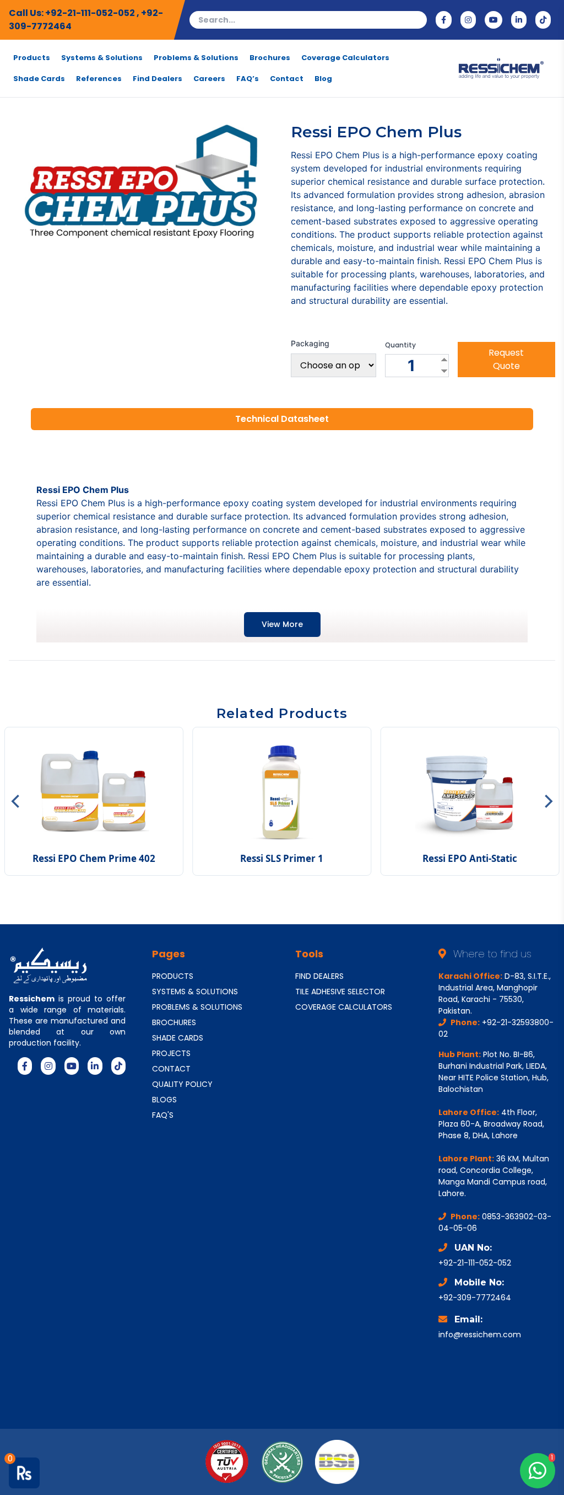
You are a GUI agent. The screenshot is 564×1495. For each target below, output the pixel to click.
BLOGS (164, 1099)
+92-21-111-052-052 (91, 13)
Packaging (310, 343)
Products (31, 58)
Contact (286, 79)
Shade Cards (39, 79)
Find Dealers (157, 79)
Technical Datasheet (282, 418)
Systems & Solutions (102, 58)
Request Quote (506, 359)
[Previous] (17, 801)
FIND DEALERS (319, 976)
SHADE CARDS (177, 1037)
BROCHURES (174, 1022)
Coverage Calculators (345, 58)
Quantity (400, 345)
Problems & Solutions (196, 58)
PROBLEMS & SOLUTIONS (197, 1006)
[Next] (547, 801)
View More (282, 624)
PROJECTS (171, 1053)
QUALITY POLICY (182, 1084)
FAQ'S (162, 1115)
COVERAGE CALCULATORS (343, 1006)
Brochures (270, 58)
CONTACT (171, 1068)
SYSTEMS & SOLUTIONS (195, 991)
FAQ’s (247, 79)
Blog (323, 79)
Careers (209, 79)
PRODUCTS (172, 976)
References (99, 79)
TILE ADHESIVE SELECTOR (340, 991)
